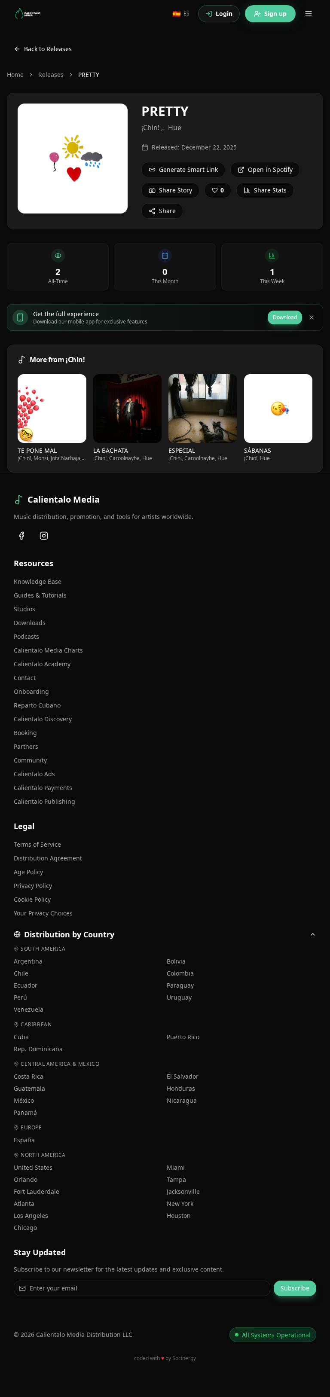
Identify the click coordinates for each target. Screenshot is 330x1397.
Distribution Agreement (48, 858)
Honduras (181, 1088)
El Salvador (183, 1076)
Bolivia (176, 961)
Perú (20, 997)
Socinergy (184, 1358)
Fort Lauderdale (36, 1191)
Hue (174, 127)
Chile (21, 973)
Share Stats (270, 190)
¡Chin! (150, 127)
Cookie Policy (32, 899)
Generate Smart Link (188, 169)
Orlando (25, 1179)
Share (167, 211)
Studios (24, 609)
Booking (25, 733)
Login (224, 13)
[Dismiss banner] (312, 317)
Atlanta (24, 1203)
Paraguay (180, 985)
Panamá (25, 1112)
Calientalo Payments (43, 788)
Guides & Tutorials (40, 595)
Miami (176, 1167)
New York (180, 1203)
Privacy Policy (33, 886)
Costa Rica (28, 1076)
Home (15, 74)
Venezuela (28, 1009)
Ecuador (25, 985)
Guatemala (29, 1088)
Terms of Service (37, 844)
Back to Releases (48, 49)
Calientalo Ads (34, 774)
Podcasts (26, 636)
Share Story (175, 190)
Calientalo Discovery (43, 719)
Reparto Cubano (37, 705)
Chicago (25, 1227)
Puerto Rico (183, 1037)
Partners (26, 746)
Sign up (275, 13)
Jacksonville (183, 1191)
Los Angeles (31, 1215)
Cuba (21, 1037)
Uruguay (179, 997)
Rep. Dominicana (38, 1049)
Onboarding (31, 691)
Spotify (55, 408)
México (24, 1100)
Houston (179, 1215)
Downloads (30, 623)
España (24, 1140)
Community (30, 760)
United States (33, 1167)
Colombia (180, 973)
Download (285, 317)
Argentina (28, 961)
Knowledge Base (37, 581)
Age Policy (28, 872)
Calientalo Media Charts (48, 650)
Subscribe (295, 1288)
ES (180, 13)
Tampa (176, 1179)
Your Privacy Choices (43, 913)
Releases (51, 74)
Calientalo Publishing (44, 801)
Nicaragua (182, 1100)
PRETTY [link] (88, 74)
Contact (25, 678)
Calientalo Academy (42, 664)
